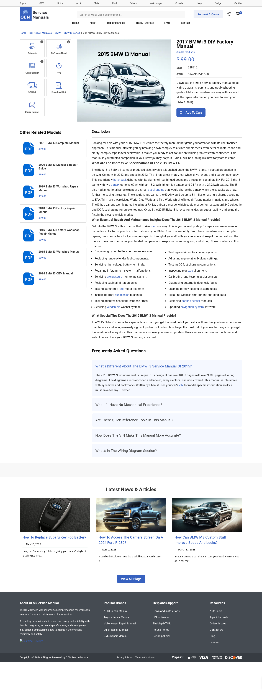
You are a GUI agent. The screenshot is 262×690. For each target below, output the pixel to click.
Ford (114, 3)
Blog (212, 636)
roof (121, 289)
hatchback (120, 180)
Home (75, 22)
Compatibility (32, 72)
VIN (181, 385)
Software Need (58, 53)
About (93, 22)
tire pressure (114, 277)
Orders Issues (218, 623)
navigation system (192, 307)
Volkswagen (156, 3)
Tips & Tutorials (145, 22)
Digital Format (32, 112)
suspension (122, 295)
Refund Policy (161, 629)
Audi (78, 3)
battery (115, 185)
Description (101, 131)
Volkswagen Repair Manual (120, 623)
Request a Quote (208, 14)
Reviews (215, 642)
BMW (96, 3)
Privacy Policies (125, 657)
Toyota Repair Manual (117, 617)
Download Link (59, 92)
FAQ (59, 72)
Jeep (199, 3)
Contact (185, 22)
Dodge (218, 3)
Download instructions (166, 611)
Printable (32, 53)
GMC (41, 3)
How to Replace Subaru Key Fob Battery (54, 537)
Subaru (133, 3)
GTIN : (180, 74)
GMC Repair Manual (115, 636)
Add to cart (194, 112)
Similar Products (185, 52)
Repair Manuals (116, 22)
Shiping (32, 91)
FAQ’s (167, 22)
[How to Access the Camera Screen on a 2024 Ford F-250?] (131, 515)
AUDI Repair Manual (115, 611)
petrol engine (156, 190)
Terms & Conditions (145, 657)
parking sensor (191, 301)
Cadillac (238, 3)
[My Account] (229, 14)
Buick (60, 3)
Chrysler (179, 3)
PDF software (161, 617)
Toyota (23, 3)
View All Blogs (131, 579)
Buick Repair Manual (116, 629)
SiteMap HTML (162, 623)
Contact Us (216, 629)
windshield (113, 307)
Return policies (162, 636)
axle (190, 270)
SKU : (180, 68)
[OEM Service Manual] (34, 14)
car (153, 226)
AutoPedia (216, 611)
